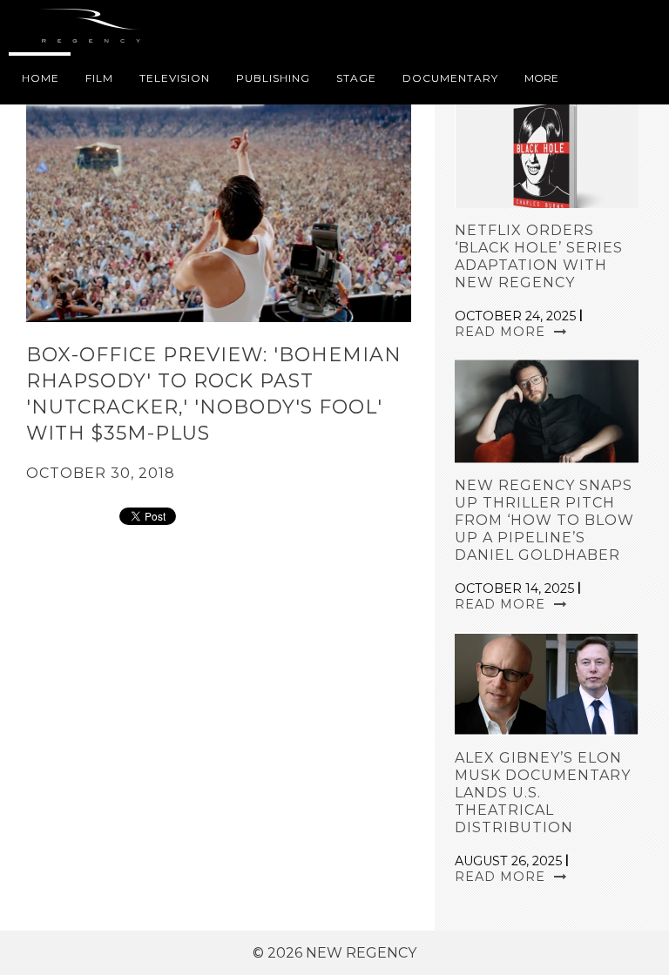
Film (99, 77)
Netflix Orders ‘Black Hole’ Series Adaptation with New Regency (539, 256)
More (541, 77)
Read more (502, 332)
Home (40, 77)
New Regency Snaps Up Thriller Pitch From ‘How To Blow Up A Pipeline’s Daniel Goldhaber (544, 520)
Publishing (273, 77)
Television (174, 77)
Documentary (450, 77)
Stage (356, 77)
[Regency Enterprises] (93, 26)
